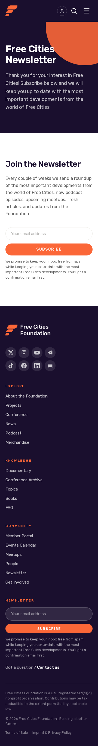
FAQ (9, 507)
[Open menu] (87, 11)
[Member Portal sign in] (62, 11)
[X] (10, 352)
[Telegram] (50, 352)
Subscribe (49, 249)
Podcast (13, 433)
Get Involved (17, 582)
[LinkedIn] (37, 365)
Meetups (13, 554)
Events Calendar (20, 545)
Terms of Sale (16, 732)
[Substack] (50, 365)
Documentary (18, 470)
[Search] (74, 10)
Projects (13, 405)
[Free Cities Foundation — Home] (11, 10)
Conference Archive (23, 479)
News (10, 423)
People (11, 563)
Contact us (48, 667)
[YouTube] (37, 352)
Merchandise (17, 442)
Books (11, 498)
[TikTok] (10, 365)
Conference (16, 414)
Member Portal (19, 536)
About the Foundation (26, 396)
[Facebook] (24, 365)
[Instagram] (24, 352)
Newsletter (15, 573)
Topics (11, 489)
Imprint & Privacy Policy (52, 732)
